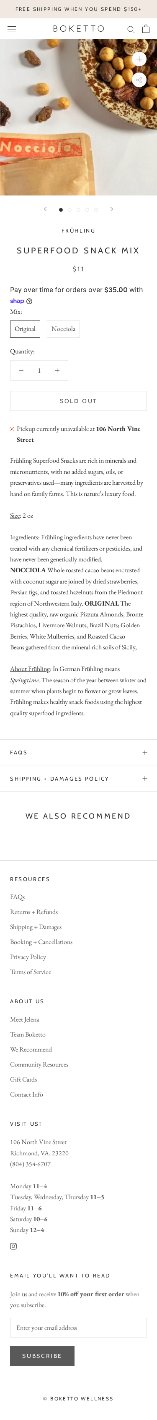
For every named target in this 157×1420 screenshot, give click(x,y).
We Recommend (31, 1049)
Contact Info (26, 1094)
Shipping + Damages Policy (59, 778)
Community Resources (39, 1064)
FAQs (19, 752)
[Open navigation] (12, 28)
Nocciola (63, 328)
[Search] (131, 29)
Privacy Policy (28, 956)
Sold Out (78, 401)
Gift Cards (23, 1079)
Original (25, 328)
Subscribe (42, 1356)
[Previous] (45, 209)
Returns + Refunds (34, 911)
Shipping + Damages (36, 926)
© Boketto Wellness (78, 1398)
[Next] (112, 209)
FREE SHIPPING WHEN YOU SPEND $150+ (78, 9)
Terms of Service (30, 971)
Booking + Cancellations (41, 941)
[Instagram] (13, 1245)
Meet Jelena (24, 1019)
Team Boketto (28, 1034)
